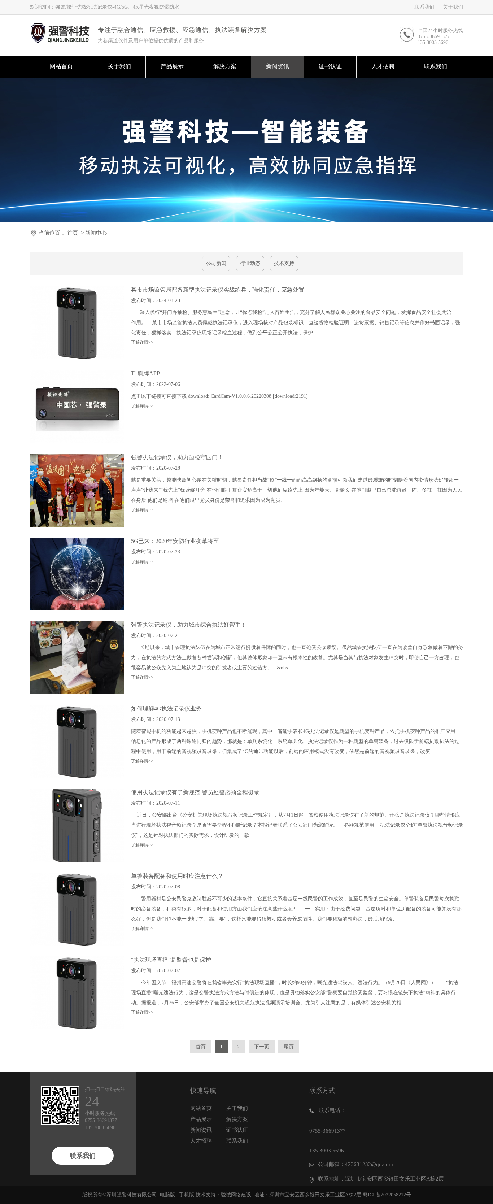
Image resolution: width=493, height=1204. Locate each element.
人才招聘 (201, 1141)
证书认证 (237, 1130)
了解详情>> (142, 342)
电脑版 (167, 1195)
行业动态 (250, 263)
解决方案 (237, 1119)
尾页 (289, 1046)
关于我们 (453, 7)
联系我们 (424, 7)
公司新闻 (216, 263)
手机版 (186, 1195)
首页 (72, 233)
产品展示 (201, 1119)
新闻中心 (96, 233)
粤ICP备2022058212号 (387, 1195)
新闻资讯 (201, 1130)
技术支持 (284, 263)
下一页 (261, 1046)
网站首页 (201, 1108)
